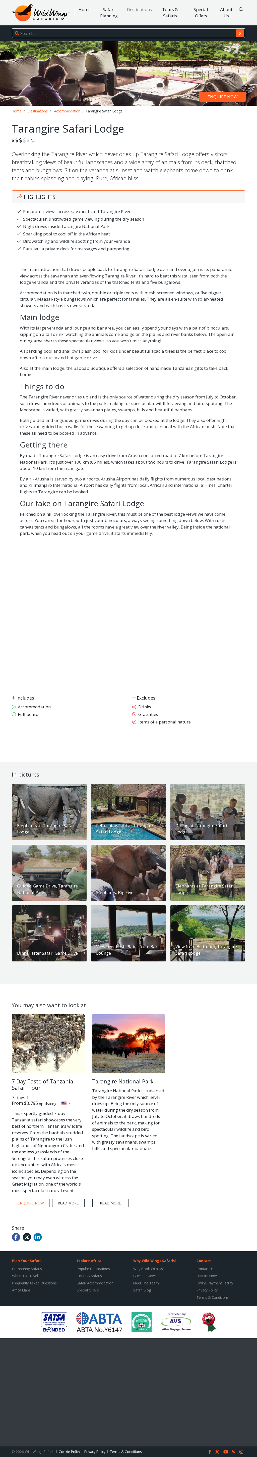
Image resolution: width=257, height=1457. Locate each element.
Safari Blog (142, 1290)
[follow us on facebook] (210, 1451)
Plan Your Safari (26, 1260)
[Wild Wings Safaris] (41, 12)
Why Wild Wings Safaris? (154, 1260)
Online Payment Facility (215, 1283)
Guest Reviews (145, 1275)
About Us (226, 13)
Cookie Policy (69, 1451)
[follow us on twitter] (217, 1451)
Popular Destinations (93, 1268)
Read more (68, 1202)
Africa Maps (21, 1290)
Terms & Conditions (213, 1297)
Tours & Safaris (170, 13)
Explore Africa (89, 1260)
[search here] (241, 9)
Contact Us (205, 1268)
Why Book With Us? (148, 1268)
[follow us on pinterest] (233, 1451)
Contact (204, 1260)
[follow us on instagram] (241, 1451)
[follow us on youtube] (225, 1451)
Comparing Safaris (27, 1268)
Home (85, 9)
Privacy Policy (207, 1290)
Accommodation (67, 111)
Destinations (139, 9)
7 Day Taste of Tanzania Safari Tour (42, 1084)
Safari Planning (109, 13)
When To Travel (25, 1275)
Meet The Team (146, 1283)
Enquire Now (207, 1275)
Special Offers (201, 13)
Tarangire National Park (122, 1081)
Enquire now (223, 97)
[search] (240, 33)
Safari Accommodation (95, 1283)
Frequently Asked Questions (34, 1283)
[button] (66, 1103)
